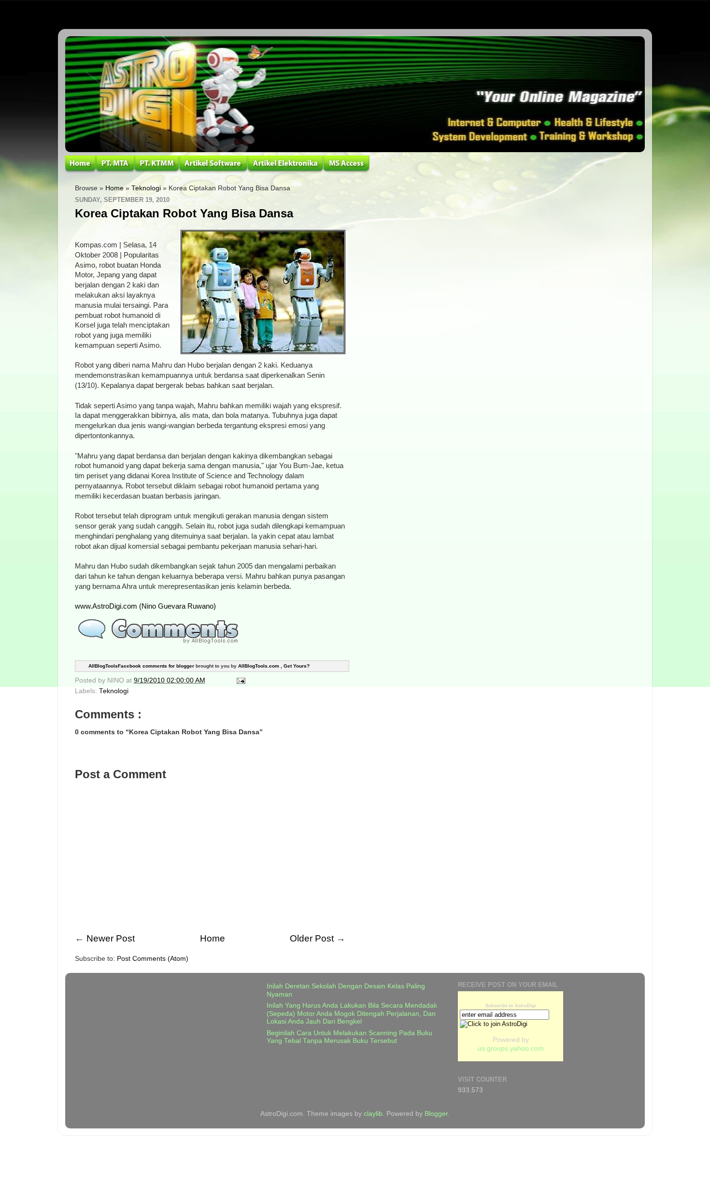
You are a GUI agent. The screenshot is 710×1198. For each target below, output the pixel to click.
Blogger (436, 1113)
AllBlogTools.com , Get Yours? (274, 666)
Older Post (312, 938)
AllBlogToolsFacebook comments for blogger (141, 666)
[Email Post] (239, 680)
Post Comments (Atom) (152, 958)
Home (114, 188)
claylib (373, 1113)
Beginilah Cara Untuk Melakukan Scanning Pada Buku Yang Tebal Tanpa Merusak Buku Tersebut (349, 1036)
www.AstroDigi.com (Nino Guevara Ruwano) (145, 606)
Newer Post (110, 938)
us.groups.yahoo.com (511, 1048)
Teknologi (146, 188)
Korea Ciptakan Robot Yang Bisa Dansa (184, 213)
